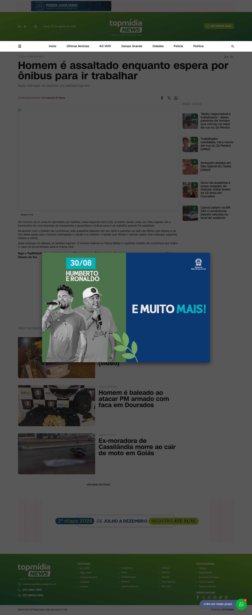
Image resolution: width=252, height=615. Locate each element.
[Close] (210, 253)
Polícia (178, 46)
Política (198, 46)
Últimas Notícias (78, 46)
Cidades (158, 46)
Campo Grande (131, 46)
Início (52, 46)
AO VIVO (105, 46)
